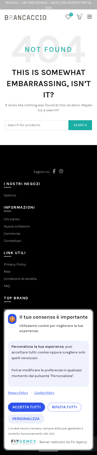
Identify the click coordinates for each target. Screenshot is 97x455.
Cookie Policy (44, 393)
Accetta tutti (26, 407)
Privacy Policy (18, 393)
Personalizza (26, 419)
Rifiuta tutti (64, 407)
